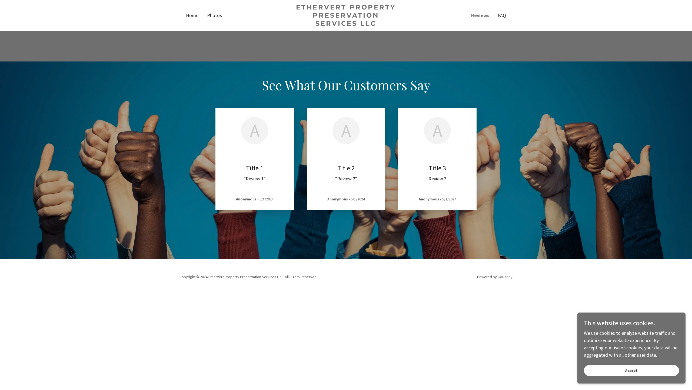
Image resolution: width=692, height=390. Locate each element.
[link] (346, 24)
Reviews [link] (480, 15)
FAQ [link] (502, 15)
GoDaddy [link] (505, 276)
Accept (631, 370)
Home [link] (192, 15)
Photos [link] (214, 15)
